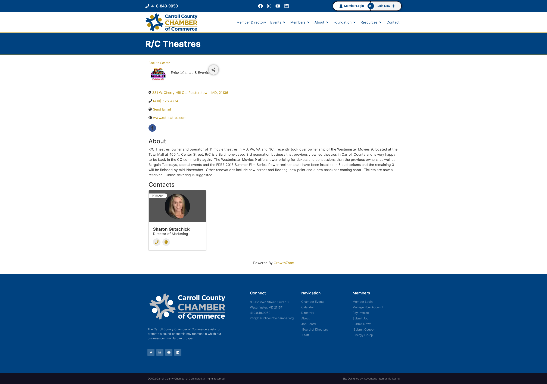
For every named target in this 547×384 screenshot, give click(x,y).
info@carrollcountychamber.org (272, 318)
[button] (278, 22)
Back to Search (159, 63)
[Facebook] (260, 6)
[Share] (213, 70)
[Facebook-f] (150, 352)
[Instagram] (269, 6)
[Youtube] (278, 6)
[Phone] (156, 242)
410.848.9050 (260, 313)
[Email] (166, 242)
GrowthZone (284, 263)
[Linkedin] (286, 6)
